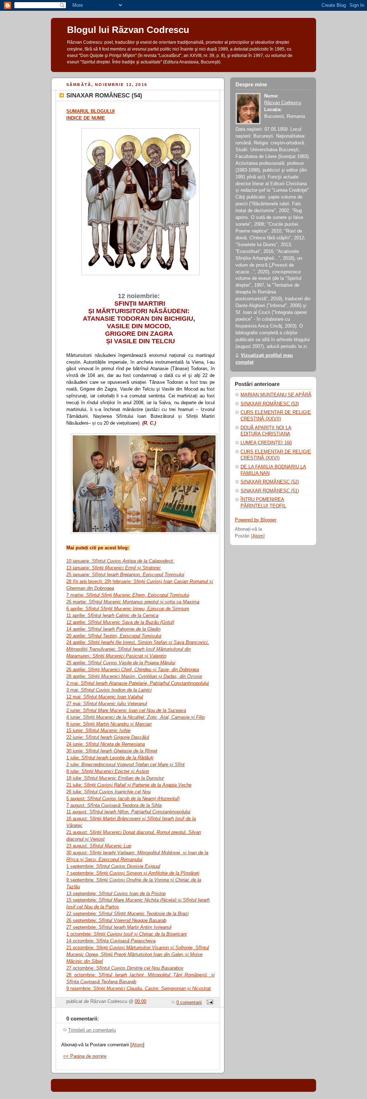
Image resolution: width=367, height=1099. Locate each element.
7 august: (114, 805)
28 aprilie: (134, 676)
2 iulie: (125, 764)
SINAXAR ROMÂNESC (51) (269, 490)
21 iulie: (128, 785)
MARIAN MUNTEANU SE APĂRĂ (275, 394)
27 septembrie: (81, 927)
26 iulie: (108, 791)
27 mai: (106, 703)
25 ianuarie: (125, 574)
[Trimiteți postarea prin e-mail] (209, 1002)
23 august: (98, 846)
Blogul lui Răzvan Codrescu (128, 29)
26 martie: (132, 602)
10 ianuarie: (119, 561)
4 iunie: (135, 717)
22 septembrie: (127, 913)
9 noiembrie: (138, 988)
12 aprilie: (120, 622)
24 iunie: (105, 744)
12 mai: (104, 696)
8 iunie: (109, 724)
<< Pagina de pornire (84, 1056)
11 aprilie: (112, 615)
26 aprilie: (132, 669)
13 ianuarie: (113, 567)
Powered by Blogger (255, 519)
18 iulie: (115, 778)
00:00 (140, 1001)
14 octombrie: (111, 940)
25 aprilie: (120, 662)
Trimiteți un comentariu (92, 1030)
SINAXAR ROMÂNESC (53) (269, 403)
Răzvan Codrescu (282, 102)
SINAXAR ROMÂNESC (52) (269, 481)
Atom (137, 1044)
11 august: (128, 811)
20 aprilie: (113, 636)
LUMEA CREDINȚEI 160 (266, 442)
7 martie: (127, 595)
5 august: (123, 798)
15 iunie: (98, 730)
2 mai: (137, 683)
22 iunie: (107, 737)
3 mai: (109, 690)
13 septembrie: (116, 893)
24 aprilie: (137, 649)
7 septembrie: (132, 873)
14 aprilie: (113, 629)
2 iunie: (126, 710)
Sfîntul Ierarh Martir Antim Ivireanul (134, 927)
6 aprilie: (127, 608)
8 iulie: (107, 771)
